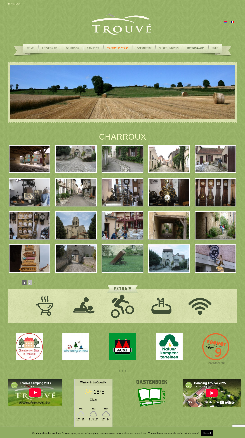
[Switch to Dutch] (225, 21)
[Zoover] (215, 359)
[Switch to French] (232, 21)
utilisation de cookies (134, 433)
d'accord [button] (207, 433)
